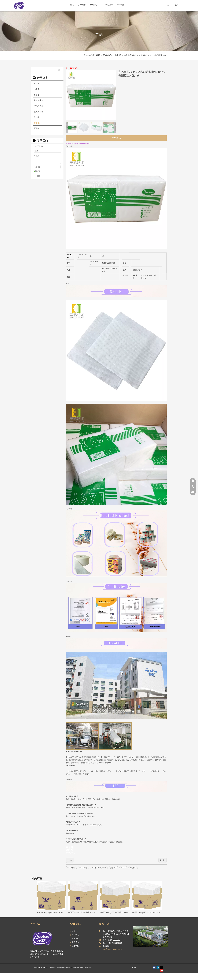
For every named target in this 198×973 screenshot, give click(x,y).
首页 (73, 931)
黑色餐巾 (113, 868)
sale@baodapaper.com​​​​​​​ (112, 949)
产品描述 (116, 138)
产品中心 (75, 935)
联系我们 (75, 945)
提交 (38, 176)
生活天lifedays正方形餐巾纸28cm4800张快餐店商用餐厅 (115, 912)
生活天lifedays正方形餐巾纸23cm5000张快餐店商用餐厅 (147, 912)
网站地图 (88, 967)
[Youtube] (161, 970)
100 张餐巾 (71, 868)
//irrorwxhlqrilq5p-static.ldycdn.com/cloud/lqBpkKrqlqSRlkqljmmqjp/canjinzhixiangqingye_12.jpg (51, 912)
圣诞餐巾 (133, 868)
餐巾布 (123, 868)
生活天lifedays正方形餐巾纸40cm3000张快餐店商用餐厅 (83, 912)
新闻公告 (75, 942)
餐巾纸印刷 (83, 868)
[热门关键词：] (168, 5)
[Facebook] (154, 967)
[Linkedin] (158, 967)
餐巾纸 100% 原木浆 (99, 868)
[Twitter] (161, 967)
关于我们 (75, 938)
